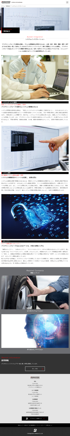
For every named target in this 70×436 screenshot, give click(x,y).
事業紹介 (8, 6)
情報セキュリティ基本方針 (23, 425)
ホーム (3, 6)
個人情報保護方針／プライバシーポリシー (36, 425)
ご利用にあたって (49, 425)
